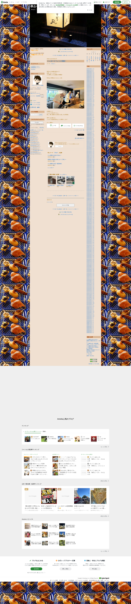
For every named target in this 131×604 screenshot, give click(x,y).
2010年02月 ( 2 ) (90, 320)
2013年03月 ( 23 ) (90, 273)
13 (95, 57)
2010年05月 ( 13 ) (90, 316)
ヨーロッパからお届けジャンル (33, 431)
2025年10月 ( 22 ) (90, 81)
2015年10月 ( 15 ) (90, 233)
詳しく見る (65, 568)
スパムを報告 (55, 580)
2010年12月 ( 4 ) (90, 307)
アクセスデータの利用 (82, 580)
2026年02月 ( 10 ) (90, 76)
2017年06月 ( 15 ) (90, 208)
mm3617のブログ (34, 140)
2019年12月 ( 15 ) (90, 170)
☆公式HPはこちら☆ (35, 66)
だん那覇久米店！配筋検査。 (55, 163)
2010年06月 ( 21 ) (90, 314)
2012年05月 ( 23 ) (90, 285)
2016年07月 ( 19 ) (90, 222)
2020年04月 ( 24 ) (90, 165)
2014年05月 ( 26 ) (90, 255)
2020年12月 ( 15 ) (90, 155)
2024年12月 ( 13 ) (90, 94)
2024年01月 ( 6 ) (90, 108)
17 (89, 59)
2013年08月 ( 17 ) (90, 266)
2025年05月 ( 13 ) (90, 87)
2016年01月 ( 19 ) (90, 229)
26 (93, 60)
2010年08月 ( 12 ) (90, 312)
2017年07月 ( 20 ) (90, 207)
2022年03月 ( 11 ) (90, 136)
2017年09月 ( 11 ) (90, 204)
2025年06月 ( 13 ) (90, 86)
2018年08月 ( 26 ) (90, 190)
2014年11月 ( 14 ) (90, 247)
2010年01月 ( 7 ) (90, 321)
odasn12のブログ (34, 137)
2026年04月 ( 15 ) (90, 73)
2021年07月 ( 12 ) (90, 146)
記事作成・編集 (35, 107)
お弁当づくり (55, 454)
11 (91, 57)
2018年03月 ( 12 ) (90, 196)
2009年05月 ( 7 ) (90, 331)
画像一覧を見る (90, 355)
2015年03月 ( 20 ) (90, 242)
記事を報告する (80, 138)
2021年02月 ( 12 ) (90, 152)
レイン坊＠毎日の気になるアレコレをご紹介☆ (37, 150)
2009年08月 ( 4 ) (90, 327)
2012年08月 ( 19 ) (90, 282)
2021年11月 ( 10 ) (90, 141)
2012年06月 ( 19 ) (90, 284)
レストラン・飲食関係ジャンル (37, 95)
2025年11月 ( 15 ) (90, 80)
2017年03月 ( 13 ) (90, 212)
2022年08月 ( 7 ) (90, 129)
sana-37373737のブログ (35, 152)
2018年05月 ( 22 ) (90, 194)
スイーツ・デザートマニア (31, 454)
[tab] (33, 431)
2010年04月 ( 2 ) (90, 317)
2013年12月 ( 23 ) (90, 261)
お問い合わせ (64, 580)
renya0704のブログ (34, 132)
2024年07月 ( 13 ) (90, 100)
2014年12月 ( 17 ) (90, 246)
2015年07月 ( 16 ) (90, 237)
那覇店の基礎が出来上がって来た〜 (57, 159)
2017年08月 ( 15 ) (90, 205)
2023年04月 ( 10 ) (90, 119)
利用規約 (72, 580)
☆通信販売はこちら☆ (35, 67)
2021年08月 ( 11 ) (90, 145)
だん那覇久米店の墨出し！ (92, 345)
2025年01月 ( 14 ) (90, 93)
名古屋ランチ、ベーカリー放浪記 (37, 130)
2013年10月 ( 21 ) (90, 264)
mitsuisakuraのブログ (35, 145)
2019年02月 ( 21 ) (90, 183)
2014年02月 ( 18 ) (90, 259)
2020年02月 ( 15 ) (90, 167)
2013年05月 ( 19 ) (90, 270)
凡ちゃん (39, 87)
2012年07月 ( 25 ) (90, 283)
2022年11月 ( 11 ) (90, 126)
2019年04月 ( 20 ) (90, 180)
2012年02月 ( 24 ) (90, 289)
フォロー (37, 122)
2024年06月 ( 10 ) (90, 101)
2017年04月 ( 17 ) (90, 210)
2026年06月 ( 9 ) (90, 71)
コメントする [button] (66, 126)
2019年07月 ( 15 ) (90, 176)
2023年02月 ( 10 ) (90, 122)
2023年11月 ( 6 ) (90, 110)
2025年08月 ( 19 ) (90, 84)
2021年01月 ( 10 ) (90, 153)
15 (99, 57)
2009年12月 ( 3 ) (90, 322)
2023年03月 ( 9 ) (90, 120)
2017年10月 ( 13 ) (90, 203)
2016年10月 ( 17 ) (90, 218)
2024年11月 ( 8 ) (90, 95)
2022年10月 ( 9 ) (90, 127)
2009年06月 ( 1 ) (90, 330)
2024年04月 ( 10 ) (90, 104)
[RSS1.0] (93, 360)
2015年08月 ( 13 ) (90, 236)
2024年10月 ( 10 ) (90, 96)
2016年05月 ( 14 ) (90, 224)
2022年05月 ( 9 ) (90, 133)
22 (99, 59)
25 (91, 60)
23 (87, 60)
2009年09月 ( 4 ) (90, 326)
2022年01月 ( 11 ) (90, 138)
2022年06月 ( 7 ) (90, 132)
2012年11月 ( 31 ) (90, 278)
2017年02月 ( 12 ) (90, 213)
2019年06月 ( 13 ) (90, 178)
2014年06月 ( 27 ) (90, 254)
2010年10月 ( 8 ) (90, 309)
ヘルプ (107, 580)
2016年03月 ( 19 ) (90, 227)
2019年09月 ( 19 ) (90, 174)
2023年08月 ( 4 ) (90, 114)
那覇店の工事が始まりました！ (93, 349)
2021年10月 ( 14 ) (90, 142)
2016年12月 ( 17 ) (90, 216)
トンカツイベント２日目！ (56, 61)
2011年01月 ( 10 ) (90, 306)
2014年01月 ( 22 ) (90, 260)
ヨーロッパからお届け (87, 454)
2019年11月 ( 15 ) (90, 171)
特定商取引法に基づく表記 (96, 580)
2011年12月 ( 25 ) (90, 292)
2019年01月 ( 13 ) (90, 184)
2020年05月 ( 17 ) (90, 164)
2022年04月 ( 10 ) (90, 134)
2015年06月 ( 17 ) (90, 238)
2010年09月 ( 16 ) (90, 311)
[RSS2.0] (93, 361)
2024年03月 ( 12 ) (90, 105)
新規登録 (117, 2)
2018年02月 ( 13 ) (90, 198)
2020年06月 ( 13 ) (90, 162)
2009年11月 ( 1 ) (90, 323)
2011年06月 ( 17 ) (90, 299)
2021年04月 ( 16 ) (90, 150)
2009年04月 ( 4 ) (90, 332)
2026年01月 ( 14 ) (90, 77)
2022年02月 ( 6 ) (90, 137)
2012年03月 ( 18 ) (90, 288)
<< (91, 52)
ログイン (126, 2)
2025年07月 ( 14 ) (90, 85)
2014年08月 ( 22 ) (90, 251)
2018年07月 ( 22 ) (90, 191)
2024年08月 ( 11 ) (90, 99)
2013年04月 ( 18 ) (90, 271)
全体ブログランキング (35, 93)
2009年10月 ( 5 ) (90, 325)
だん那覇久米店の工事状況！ (93, 347)
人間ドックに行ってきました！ (93, 344)
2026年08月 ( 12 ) (90, 68)
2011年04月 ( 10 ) (90, 302)
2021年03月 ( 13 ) (90, 151)
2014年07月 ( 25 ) (90, 252)
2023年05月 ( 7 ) (90, 118)
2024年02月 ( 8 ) (90, 106)
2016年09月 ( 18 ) (90, 219)
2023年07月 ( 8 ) (90, 115)
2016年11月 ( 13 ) (90, 217)
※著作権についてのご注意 (93, 363)
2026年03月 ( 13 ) (90, 75)
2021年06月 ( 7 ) (90, 147)
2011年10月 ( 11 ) (90, 294)
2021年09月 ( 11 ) (90, 143)
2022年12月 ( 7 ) (90, 124)
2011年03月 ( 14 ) (90, 303)
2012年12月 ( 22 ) (90, 276)
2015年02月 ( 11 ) (90, 243)
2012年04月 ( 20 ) (90, 287)
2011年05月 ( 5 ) (90, 301)
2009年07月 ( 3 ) (90, 328)
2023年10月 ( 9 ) (90, 112)
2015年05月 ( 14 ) (90, 240)
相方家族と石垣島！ (91, 351)
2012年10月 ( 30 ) (90, 279)
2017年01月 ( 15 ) (90, 214)
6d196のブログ (33, 135)
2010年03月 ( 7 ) (90, 318)
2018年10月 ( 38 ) (90, 188)
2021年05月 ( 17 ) (90, 148)
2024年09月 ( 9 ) (90, 98)
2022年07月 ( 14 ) (90, 131)
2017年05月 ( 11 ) (90, 209)
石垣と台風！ (89, 352)
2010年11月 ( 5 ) (90, 308)
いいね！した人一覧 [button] (79, 130)
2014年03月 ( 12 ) (90, 257)
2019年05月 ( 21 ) (90, 179)
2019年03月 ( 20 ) (90, 181)
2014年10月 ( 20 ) (90, 249)
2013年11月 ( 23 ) (90, 262)
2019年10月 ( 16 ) (90, 172)
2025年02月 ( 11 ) (90, 91)
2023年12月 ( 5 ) (90, 109)
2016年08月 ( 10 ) (90, 221)
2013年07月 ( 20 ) (90, 268)
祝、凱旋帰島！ (90, 348)
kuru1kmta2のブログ (34, 142)
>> (95, 52)
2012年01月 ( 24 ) (90, 290)
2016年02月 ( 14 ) (90, 228)
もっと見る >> (51, 167)
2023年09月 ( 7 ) (90, 113)
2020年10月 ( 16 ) (90, 157)
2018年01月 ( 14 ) (90, 199)
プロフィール (34, 85)
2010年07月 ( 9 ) (90, 313)
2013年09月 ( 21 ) (90, 265)
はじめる (36, 568)
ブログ (52, 63)
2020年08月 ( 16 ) (90, 160)
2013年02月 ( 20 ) (90, 274)
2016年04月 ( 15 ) (90, 226)
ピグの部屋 (40, 85)
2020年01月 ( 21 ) (90, 169)
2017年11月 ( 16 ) (90, 202)
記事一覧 (65, 55)
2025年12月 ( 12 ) (90, 79)
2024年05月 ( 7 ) (90, 103)
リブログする (79, 125)
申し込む (94, 568)
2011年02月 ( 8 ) (90, 304)
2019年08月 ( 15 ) (90, 175)
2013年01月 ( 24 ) (90, 275)
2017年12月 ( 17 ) (90, 200)
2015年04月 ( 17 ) (90, 241)
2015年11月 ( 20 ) (90, 232)
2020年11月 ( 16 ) (90, 156)
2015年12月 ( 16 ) (90, 231)
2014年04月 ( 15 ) (90, 256)
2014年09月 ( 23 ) (90, 250)
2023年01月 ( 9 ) (90, 123)
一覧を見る (32, 69)
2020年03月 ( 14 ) (90, 166)
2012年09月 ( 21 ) (90, 280)
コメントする (65, 205)
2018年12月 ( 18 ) (90, 185)
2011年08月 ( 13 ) (90, 297)
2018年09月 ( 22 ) (90, 189)
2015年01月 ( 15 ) (90, 245)
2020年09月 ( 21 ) (90, 158)
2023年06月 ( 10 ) (90, 117)
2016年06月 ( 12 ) (90, 223)
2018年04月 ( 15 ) (90, 195)
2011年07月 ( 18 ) (90, 298)
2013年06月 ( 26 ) (90, 269)
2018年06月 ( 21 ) (90, 193)
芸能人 (44, 431)
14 (97, 57)
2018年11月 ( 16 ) (90, 186)
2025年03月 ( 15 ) (90, 90)
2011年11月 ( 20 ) (90, 293)
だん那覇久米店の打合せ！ (55, 155)
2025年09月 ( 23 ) (90, 82)
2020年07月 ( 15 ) (90, 161)
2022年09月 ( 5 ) (90, 128)
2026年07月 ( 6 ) (90, 70)
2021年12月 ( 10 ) (90, 139)
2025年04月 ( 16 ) (90, 89)
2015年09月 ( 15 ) (90, 235)
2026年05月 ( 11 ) (90, 72)
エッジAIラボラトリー (35, 147)
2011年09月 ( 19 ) (90, 295)
